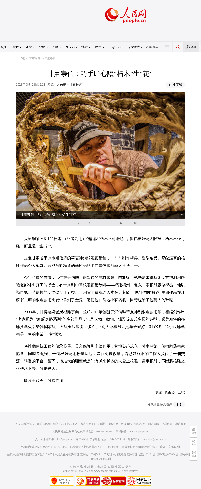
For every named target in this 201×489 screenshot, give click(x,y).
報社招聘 (58, 423)
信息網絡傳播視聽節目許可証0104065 (29, 454)
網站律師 (153, 423)
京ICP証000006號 (167, 454)
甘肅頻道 (34, 58)
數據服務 (126, 423)
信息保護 (167, 423)
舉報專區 (152, 47)
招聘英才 (72, 423)
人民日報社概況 (24, 423)
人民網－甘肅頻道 (69, 84)
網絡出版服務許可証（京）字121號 (134, 454)
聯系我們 (180, 423)
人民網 (21, 58)
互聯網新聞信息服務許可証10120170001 (45, 446)
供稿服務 (112, 423)
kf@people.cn (65, 439)
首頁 (3, 47)
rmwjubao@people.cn (154, 439)
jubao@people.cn (139, 431)
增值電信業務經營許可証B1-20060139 (95, 446)
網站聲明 (139, 423)
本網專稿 (50, 58)
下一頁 (132, 223)
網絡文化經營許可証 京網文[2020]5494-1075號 (83, 454)
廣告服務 (85, 423)
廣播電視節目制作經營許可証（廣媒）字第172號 (151, 446)
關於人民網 (44, 423)
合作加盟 (99, 423)
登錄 (193, 47)
